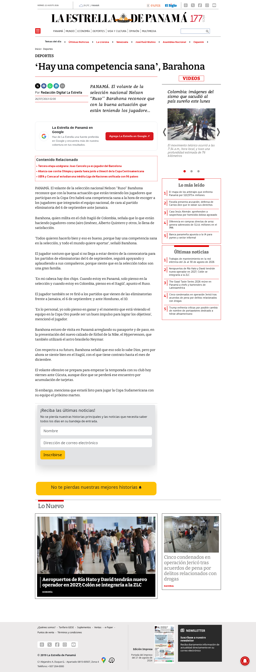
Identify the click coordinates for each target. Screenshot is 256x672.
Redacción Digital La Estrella (61, 92)
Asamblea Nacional (174, 42)
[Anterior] (164, 132)
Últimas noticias (191, 252)
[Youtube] (214, 5)
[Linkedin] (56, 85)
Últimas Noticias (79, 42)
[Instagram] (207, 5)
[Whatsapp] (50, 85)
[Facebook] (200, 5)
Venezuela (122, 42)
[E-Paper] (153, 5)
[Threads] (185, 5)
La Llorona (102, 42)
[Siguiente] (218, 132)
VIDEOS (191, 78)
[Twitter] (37, 85)
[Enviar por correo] (62, 85)
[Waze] (112, 660)
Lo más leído (191, 185)
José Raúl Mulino (145, 42)
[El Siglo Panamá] (171, 5)
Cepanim (198, 42)
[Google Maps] (104, 660)
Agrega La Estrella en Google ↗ (129, 136)
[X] (192, 5)
